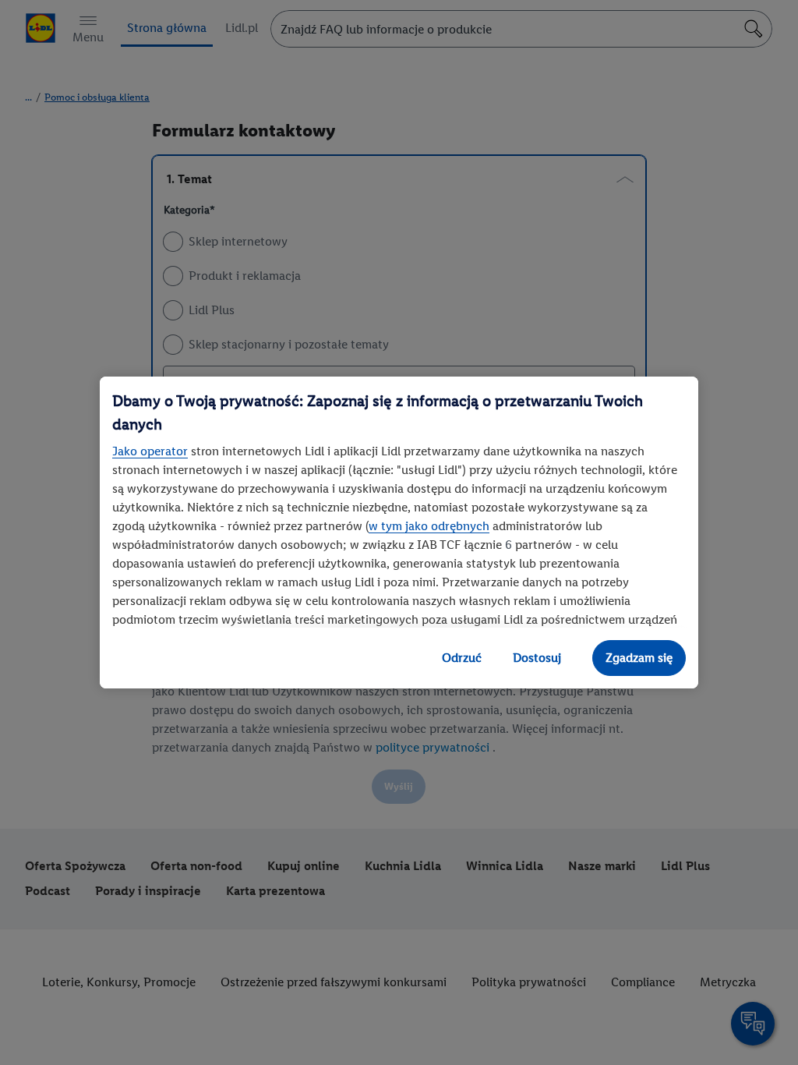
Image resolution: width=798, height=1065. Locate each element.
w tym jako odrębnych (429, 525)
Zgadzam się (639, 657)
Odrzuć (462, 657)
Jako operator (150, 451)
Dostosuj (537, 657)
